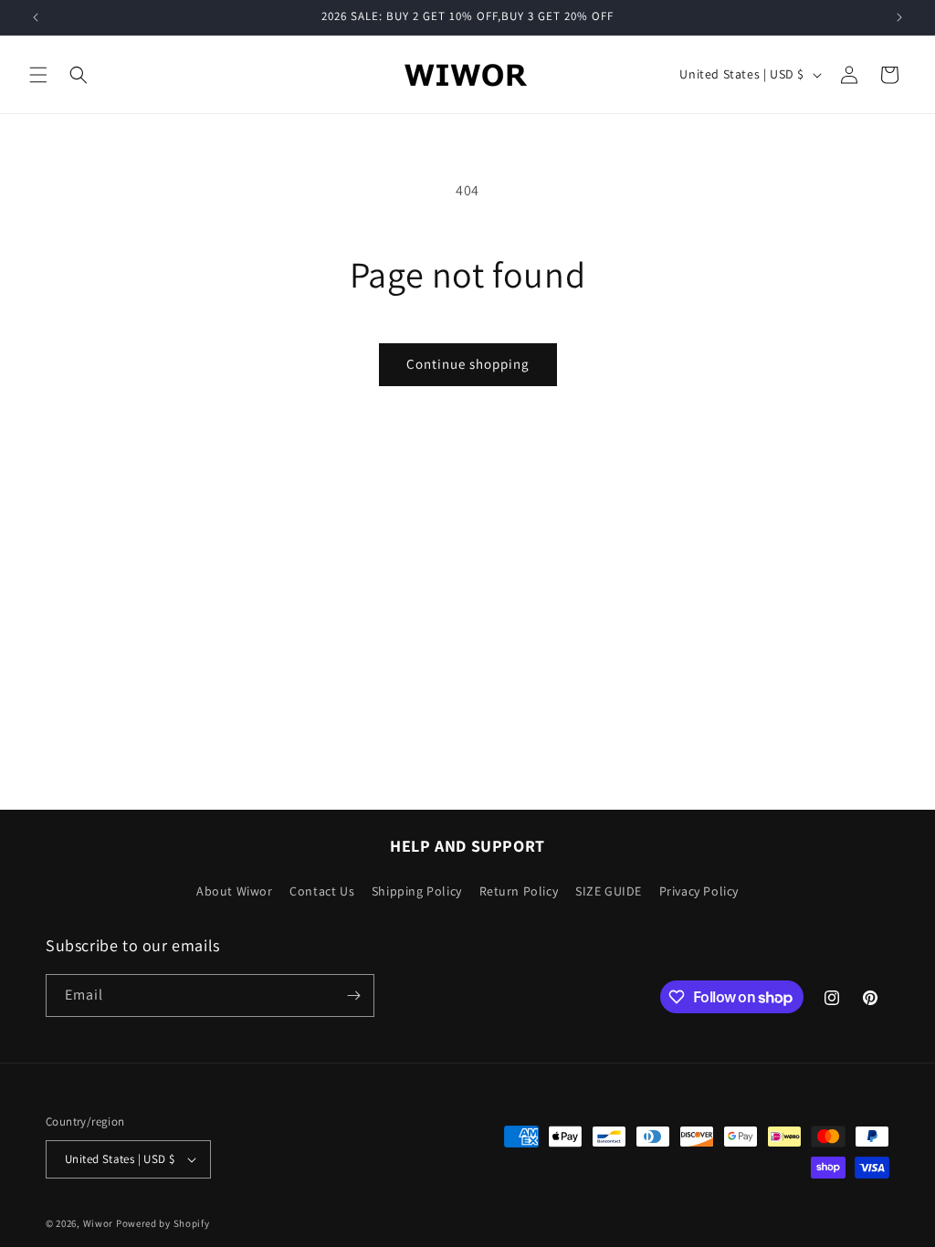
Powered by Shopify (163, 1223)
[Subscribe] (353, 995)
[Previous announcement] (36, 17)
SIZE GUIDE (608, 891)
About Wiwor (234, 891)
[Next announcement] (899, 17)
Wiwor (98, 1223)
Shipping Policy (417, 891)
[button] (38, 75)
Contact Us (321, 891)
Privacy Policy (699, 891)
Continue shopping (468, 363)
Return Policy (519, 891)
